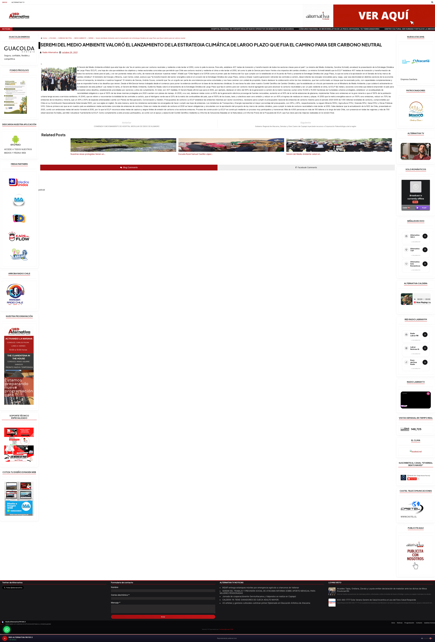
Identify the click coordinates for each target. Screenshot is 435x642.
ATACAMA (52, 38)
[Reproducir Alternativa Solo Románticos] (425, 263)
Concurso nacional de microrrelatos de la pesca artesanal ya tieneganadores (296, 29)
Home (45, 38)
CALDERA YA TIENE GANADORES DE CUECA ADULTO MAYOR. (250, 600)
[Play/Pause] (4, 638)
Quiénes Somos (429, 623)
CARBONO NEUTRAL (65, 38)
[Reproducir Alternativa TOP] (425, 249)
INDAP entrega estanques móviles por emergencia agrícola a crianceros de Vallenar (260, 588)
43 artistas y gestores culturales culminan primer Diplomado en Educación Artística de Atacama (266, 603)
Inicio (393, 623)
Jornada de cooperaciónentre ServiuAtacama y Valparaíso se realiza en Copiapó (259, 596)
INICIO (4, 2)
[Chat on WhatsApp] (6, 629)
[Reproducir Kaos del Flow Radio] (425, 362)
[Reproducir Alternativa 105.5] (425, 236)
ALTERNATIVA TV (18, 2)
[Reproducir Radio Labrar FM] (425, 334)
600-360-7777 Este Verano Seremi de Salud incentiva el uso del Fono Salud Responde (376, 600)
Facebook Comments (307, 167)
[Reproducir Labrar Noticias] (425, 348)
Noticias (399, 623)
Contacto (419, 623)
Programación (409, 623)
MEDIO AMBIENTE (80, 38)
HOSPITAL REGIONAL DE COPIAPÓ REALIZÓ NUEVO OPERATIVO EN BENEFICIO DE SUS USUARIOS (209, 29)
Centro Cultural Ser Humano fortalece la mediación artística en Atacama (379, 29)
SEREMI (91, 38)
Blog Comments (130, 167)
